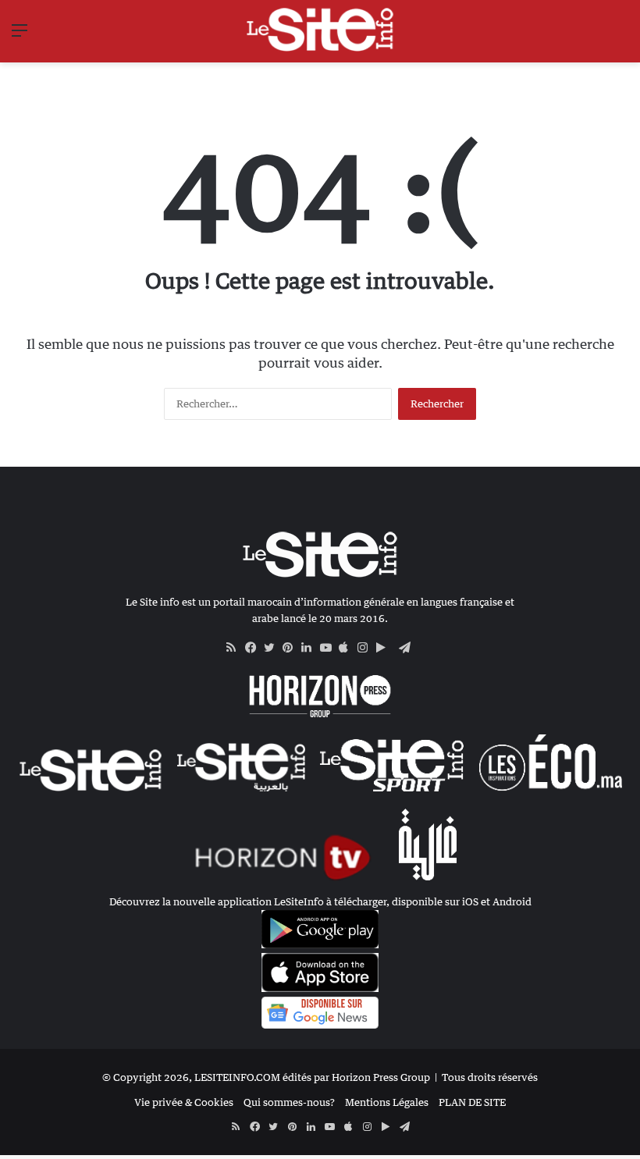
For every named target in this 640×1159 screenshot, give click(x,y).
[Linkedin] (310, 647)
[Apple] (348, 647)
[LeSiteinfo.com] (320, 29)
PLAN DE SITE (472, 1102)
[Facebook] (254, 647)
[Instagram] (366, 647)
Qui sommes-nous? (289, 1102)
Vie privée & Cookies (183, 1102)
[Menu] (19, 35)
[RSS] (235, 647)
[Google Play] (385, 647)
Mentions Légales (386, 1102)
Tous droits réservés (490, 1077)
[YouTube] (329, 647)
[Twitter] (273, 647)
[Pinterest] (292, 647)
